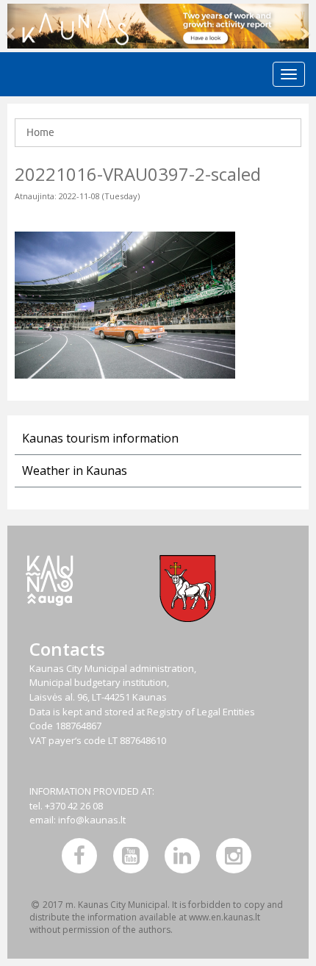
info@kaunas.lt (92, 819)
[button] (11, 26)
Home (40, 132)
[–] (158, 26)
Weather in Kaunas (74, 470)
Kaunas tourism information (100, 438)
